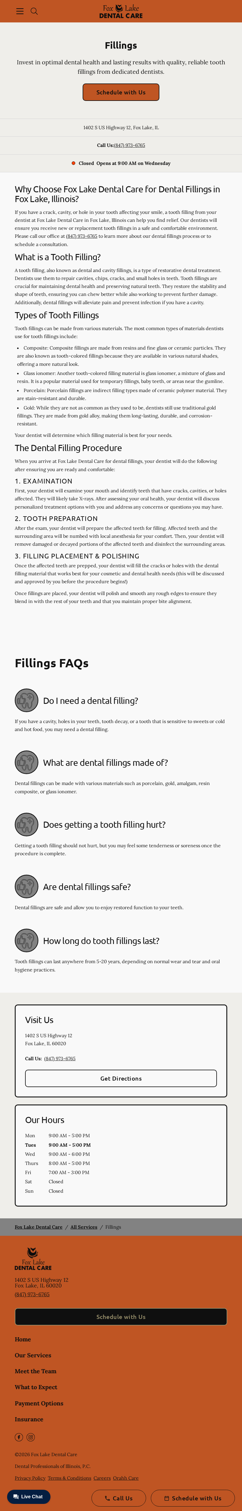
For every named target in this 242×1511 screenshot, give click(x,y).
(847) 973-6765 (129, 145)
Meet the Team (35, 1371)
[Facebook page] (19, 1437)
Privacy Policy (30, 1478)
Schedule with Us (121, 92)
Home (23, 1339)
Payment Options (39, 1403)
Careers (102, 1478)
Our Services (33, 1355)
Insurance (29, 1419)
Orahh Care (126, 1478)
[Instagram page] (31, 1437)
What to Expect (36, 1387)
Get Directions (121, 1078)
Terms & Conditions (69, 1478)
